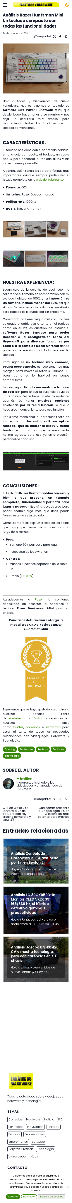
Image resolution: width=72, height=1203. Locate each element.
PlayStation (35, 1127)
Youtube (13, 718)
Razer (39, 599)
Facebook (33, 727)
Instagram (53, 727)
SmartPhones (18, 1142)
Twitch (38, 718)
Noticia (49, 1119)
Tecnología (12, 756)
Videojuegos (17, 1156)
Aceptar (13, 1196)
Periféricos (26, 749)
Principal (14, 1134)
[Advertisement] (36, 1029)
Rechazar (29, 1196)
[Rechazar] (67, 1187)
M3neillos (24, 778)
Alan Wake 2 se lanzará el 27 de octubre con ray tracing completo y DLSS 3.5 (17, 814)
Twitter (18, 727)
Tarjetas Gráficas (20, 1149)
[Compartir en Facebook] (60, 36)
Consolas (15, 1119)
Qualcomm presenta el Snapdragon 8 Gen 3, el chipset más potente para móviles (53, 814)
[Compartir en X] (54, 36)
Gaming (10, 749)
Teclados (58, 749)
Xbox (34, 1156)
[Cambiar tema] (67, 5)
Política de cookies (51, 1196)
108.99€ (26, 576)
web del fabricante (50, 180)
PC (60, 1119)
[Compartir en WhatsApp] (65, 36)
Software (38, 1142)
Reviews (43, 749)
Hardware (33, 1119)
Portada (53, 1127)
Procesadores (35, 1134)
